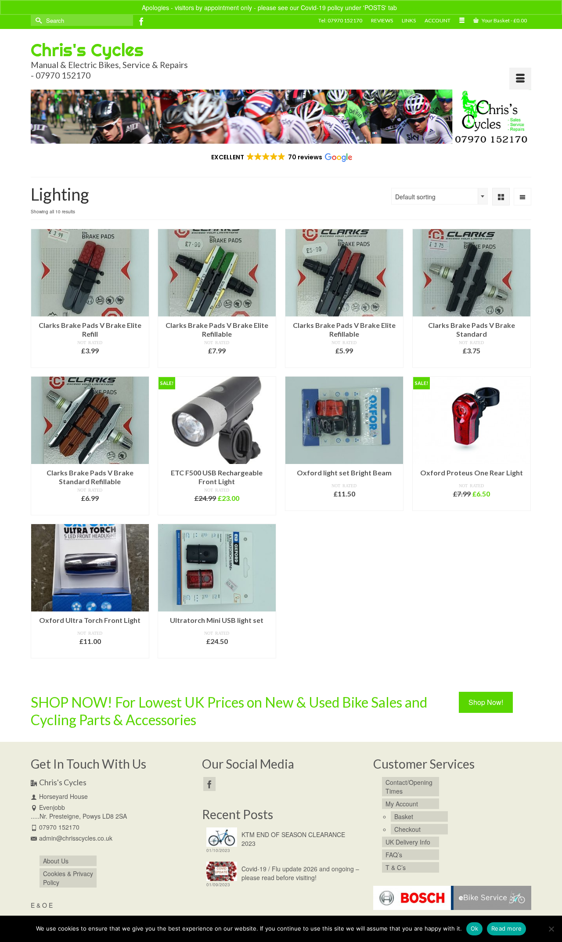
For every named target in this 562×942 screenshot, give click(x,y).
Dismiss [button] (409, 7)
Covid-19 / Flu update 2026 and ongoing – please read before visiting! (300, 873)
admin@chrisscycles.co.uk (75, 838)
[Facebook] (141, 21)
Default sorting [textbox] (415, 196)
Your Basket (504, 20)
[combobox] (439, 196)
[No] (551, 928)
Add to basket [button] (89, 362)
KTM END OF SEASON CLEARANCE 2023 (293, 839)
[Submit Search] (37, 20)
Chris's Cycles (87, 50)
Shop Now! (485, 702)
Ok (475, 928)
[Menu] (520, 79)
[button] (281, 157)
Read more (506, 928)
